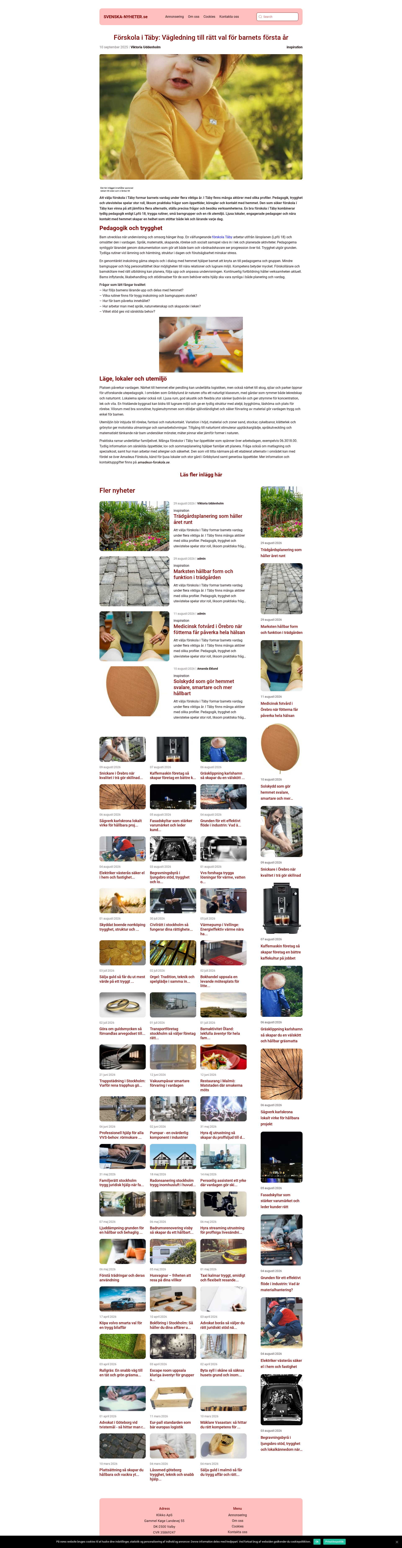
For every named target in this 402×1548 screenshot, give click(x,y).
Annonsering (174, 17)
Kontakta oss (229, 17)
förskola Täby (222, 237)
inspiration (295, 47)
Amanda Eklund (207, 668)
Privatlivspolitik (334, 1541)
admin (201, 558)
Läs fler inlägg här (201, 475)
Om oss (193, 17)
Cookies (209, 17)
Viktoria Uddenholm (146, 47)
